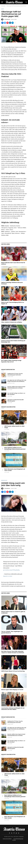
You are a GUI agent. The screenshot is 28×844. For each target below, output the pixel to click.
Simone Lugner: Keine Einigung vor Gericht (12, 689)
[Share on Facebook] (2, 23)
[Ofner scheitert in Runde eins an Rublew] (14, 313)
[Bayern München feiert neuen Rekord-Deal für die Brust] (14, 254)
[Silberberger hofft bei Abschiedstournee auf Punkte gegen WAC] (14, 34)
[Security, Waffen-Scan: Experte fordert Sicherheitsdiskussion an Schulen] (3, 388)
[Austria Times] (14, 2)
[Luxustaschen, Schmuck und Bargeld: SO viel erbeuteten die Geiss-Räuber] (14, 699)
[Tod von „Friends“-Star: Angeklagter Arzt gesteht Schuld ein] (14, 622)
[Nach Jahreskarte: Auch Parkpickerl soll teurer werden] (14, 460)
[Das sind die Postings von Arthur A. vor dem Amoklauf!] (3, 394)
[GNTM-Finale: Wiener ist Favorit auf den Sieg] (14, 662)
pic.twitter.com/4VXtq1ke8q (11, 570)
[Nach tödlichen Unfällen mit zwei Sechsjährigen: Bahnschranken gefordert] (14, 439)
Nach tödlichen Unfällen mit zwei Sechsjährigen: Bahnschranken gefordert (15, 448)
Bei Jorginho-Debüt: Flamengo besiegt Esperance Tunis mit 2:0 (11, 361)
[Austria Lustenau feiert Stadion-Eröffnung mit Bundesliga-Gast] (14, 332)
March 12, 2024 (7, 576)
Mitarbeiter (7, 19)
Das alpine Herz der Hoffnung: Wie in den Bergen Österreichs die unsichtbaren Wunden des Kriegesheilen (16, 381)
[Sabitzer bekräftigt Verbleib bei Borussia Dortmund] (14, 273)
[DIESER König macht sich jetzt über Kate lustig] (14, 503)
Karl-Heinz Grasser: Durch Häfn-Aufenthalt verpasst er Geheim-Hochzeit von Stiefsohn (12, 652)
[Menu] (2, 2)
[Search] (26, 2)
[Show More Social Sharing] (15, 23)
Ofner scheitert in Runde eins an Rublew (11, 322)
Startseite (3, 5)
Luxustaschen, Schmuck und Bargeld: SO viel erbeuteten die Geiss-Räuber (12, 708)
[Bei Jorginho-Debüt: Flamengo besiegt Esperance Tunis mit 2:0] (14, 351)
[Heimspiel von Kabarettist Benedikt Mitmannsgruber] (3, 401)
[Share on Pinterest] (7, 23)
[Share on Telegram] (12, 23)
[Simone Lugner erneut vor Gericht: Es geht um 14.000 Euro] (14, 603)
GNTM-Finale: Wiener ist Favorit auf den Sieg (13, 671)
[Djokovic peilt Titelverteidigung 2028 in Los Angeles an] (14, 293)
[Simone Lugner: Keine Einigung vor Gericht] (14, 681)
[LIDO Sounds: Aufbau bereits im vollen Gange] (14, 417)
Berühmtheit (4, 480)
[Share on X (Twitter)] (5, 23)
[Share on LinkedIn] (10, 23)
